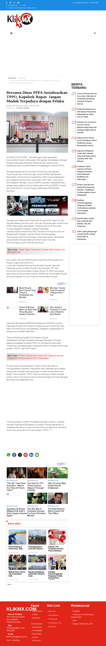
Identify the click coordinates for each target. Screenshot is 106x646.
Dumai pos (52, 619)
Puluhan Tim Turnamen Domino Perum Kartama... (55, 549)
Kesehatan (37, 627)
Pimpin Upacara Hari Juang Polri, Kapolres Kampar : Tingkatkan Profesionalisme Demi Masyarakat (86, 190)
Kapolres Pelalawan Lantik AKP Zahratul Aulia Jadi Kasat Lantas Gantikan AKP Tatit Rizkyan (86, 156)
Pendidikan (37, 630)
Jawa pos (52, 626)
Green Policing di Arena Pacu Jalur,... (16, 548)
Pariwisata (36, 634)
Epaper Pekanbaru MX (83, 624)
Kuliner (35, 637)
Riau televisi (53, 615)
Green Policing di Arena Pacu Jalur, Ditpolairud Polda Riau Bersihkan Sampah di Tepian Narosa (87, 98)
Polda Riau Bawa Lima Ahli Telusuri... (36, 548)
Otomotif (36, 640)
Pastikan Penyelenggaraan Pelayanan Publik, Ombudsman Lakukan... (55, 576)
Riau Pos (51, 611)
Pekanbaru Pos (54, 623)
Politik (35, 614)
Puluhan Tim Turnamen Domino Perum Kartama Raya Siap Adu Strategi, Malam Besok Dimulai (87, 127)
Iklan (24, 5)
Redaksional (13, 5)
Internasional (36, 624)
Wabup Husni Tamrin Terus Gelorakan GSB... (17, 574)
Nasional (36, 618)
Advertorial (37, 611)
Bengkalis (21, 78)
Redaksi (76, 611)
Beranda (12, 78)
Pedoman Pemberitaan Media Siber (22, 8)
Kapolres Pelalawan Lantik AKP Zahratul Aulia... (36, 574)
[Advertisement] (53, 57)
